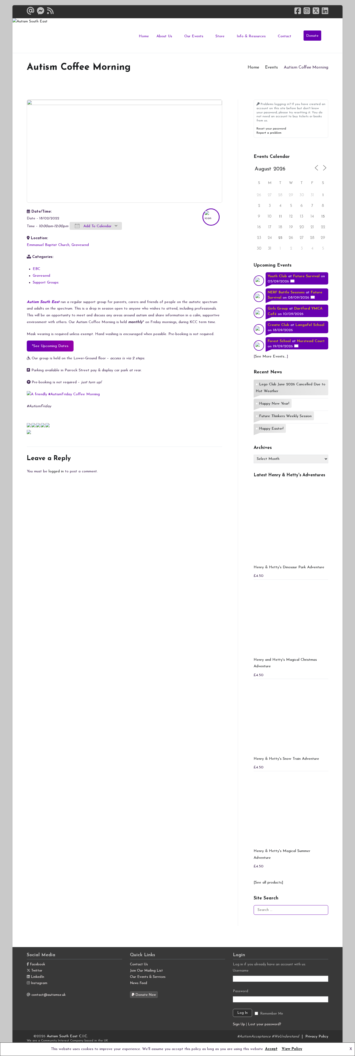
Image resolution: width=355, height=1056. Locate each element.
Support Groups (45, 283)
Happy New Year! (274, 404)
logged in (56, 471)
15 (323, 217)
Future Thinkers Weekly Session (285, 416)
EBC (36, 269)
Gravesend (41, 276)
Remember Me (271, 1013)
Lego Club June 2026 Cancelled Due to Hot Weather (290, 387)
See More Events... (271, 357)
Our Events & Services (148, 977)
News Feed (138, 983)
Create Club (278, 325)
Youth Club (277, 276)
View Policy (292, 1049)
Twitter (36, 970)
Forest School (279, 341)
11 (280, 217)
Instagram (39, 983)
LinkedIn (37, 977)
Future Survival (306, 276)
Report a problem (269, 132)
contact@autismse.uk (48, 995)
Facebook (37, 964)
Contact (284, 36)
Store (220, 36)
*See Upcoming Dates (50, 346)
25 (280, 238)
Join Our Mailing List (146, 970)
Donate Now (145, 995)
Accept (271, 1049)
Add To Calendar (96, 226)
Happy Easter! (271, 429)
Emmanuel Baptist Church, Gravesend (58, 245)
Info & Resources (251, 36)
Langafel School (309, 325)
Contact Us (139, 964)
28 (280, 195)
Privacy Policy (316, 1037)
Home (144, 36)
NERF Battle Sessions (286, 292)
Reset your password (271, 128)
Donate (312, 36)
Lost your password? (264, 1024)
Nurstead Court (311, 341)
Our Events (193, 36)
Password (240, 991)
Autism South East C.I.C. (67, 1036)
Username (240, 970)
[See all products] (268, 883)
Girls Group (278, 309)
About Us (164, 36)
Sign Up (239, 1024)
